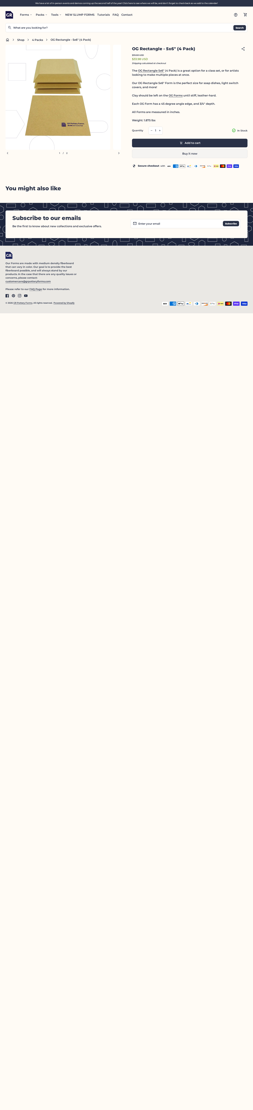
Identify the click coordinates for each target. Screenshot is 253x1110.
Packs (42, 15)
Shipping (136, 63)
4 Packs (37, 40)
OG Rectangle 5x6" (151, 70)
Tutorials (103, 14)
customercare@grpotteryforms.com (28, 281)
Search (240, 27)
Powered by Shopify (64, 303)
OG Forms (176, 95)
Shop (20, 40)
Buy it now (189, 153)
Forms (26, 15)
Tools (56, 15)
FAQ (116, 14)
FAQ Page (35, 289)
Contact (127, 14)
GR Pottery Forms (22, 303)
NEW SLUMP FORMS (79, 14)
